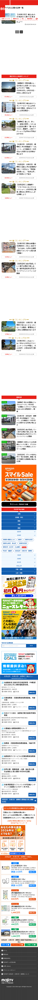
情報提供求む (7, 958)
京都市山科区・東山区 (9, 543)
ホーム (5, 950)
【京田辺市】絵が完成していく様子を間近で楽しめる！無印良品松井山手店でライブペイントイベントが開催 (26, 268)
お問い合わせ (7, 966)
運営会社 (5, 954)
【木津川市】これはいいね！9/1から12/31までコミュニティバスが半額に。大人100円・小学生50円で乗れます (26, 345)
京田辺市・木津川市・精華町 (23, 551)
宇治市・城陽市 (7, 551)
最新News (16, 18)
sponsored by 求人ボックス (19, 678)
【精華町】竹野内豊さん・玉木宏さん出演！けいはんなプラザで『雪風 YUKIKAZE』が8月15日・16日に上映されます (26, 88)
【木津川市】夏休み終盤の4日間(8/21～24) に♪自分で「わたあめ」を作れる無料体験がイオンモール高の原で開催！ (26, 248)
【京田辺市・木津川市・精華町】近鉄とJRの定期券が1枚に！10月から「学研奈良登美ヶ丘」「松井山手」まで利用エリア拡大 (26, 169)
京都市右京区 (29, 539)
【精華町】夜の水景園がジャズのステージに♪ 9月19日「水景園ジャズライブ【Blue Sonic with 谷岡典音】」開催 (26, 406)
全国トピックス (6, 18)
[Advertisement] (19, 55)
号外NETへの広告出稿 (9, 962)
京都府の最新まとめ (9, 539)
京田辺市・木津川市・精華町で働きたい (18, 676)
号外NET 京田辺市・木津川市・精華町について (16, 974)
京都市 (20, 539)
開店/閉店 (29, 18)
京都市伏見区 (23, 543)
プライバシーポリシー (9, 970)
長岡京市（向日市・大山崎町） (14, 547)
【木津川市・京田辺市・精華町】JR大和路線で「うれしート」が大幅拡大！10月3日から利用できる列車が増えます (26, 149)
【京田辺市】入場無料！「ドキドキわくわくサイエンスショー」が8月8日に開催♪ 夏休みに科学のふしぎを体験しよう (26, 189)
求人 (23, 18)
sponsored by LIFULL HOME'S (19, 858)
